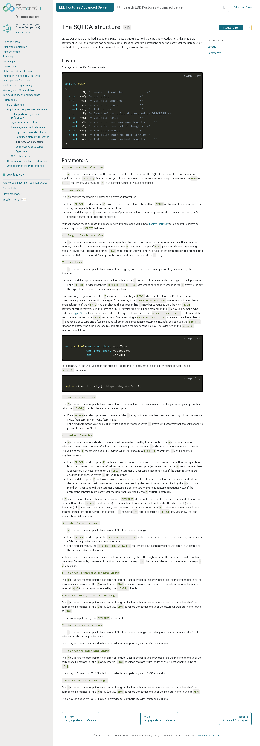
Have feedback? (12, 194)
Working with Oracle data (18, 90)
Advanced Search (244, 7)
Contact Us (9, 188)
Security (136, 735)
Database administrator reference (27, 161)
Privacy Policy (152, 735)
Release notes (11, 42)
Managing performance (16, 80)
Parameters (214, 53)
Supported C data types (30, 146)
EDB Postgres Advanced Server (83, 7)
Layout (211, 46)
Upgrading (9, 66)
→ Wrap (187, 75)
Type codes (22, 151)
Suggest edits (230, 27)
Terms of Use (170, 735)
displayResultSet (158, 224)
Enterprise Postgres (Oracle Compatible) (27, 25)
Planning (8, 56)
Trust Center (121, 735)
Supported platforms (15, 47)
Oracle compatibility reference (24, 165)
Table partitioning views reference (25, 115)
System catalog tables (24, 122)
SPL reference (19, 156)
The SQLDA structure (29, 141)
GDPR (107, 735)
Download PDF (15, 174)
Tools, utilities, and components (21, 95)
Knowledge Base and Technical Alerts (25, 182)
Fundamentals (11, 51)
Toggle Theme (11, 199)
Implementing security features (21, 75)
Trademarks (187, 735)
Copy (198, 75)
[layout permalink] (78, 61)
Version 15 (21, 32)
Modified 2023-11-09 (209, 735)
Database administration (17, 71)
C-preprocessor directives (31, 132)
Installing (8, 61)
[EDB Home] (24, 7)
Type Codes (80, 313)
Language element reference (28, 127)
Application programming (17, 85)
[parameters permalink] (89, 160)
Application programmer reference (27, 109)
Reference (9, 100)
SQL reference (15, 104)
